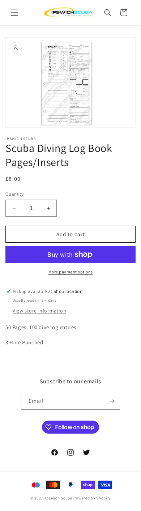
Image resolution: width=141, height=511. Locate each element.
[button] (14, 13)
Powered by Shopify (92, 498)
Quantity (14, 194)
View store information (39, 310)
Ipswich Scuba (59, 498)
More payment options (70, 271)
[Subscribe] (112, 401)
